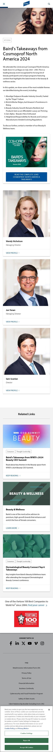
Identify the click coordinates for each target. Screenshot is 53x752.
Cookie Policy (10, 728)
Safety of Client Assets (26, 699)
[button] (4, 4)
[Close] (49, 709)
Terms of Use (26, 678)
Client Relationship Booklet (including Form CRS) (26, 704)
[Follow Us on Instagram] (42, 643)
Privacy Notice (23, 728)
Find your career (36, 605)
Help (26, 663)
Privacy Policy (26, 673)
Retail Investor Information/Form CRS (26, 668)
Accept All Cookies (26, 747)
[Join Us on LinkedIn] (17, 643)
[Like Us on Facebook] (11, 643)
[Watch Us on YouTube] (30, 643)
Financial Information (26, 683)
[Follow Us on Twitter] (23, 643)
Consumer (17, 40)
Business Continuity (26, 688)
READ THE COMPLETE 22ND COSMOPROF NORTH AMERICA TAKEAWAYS (26, 177)
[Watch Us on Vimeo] (36, 643)
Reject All (26, 740)
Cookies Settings (26, 733)
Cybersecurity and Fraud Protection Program (26, 693)
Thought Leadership (31, 40)
